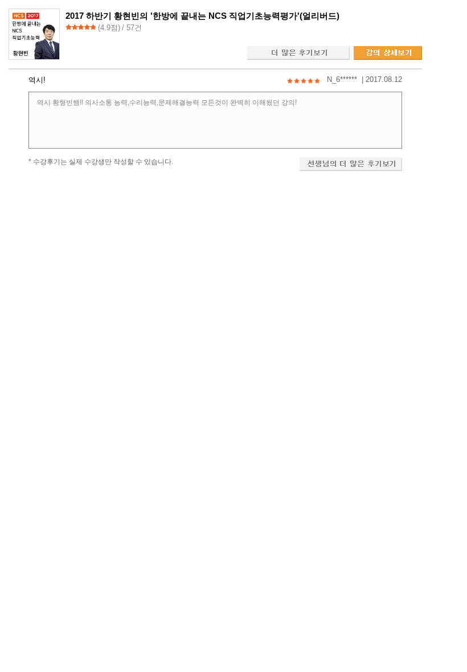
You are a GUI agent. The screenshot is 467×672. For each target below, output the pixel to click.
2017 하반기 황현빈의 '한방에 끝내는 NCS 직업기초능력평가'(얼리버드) (202, 16)
